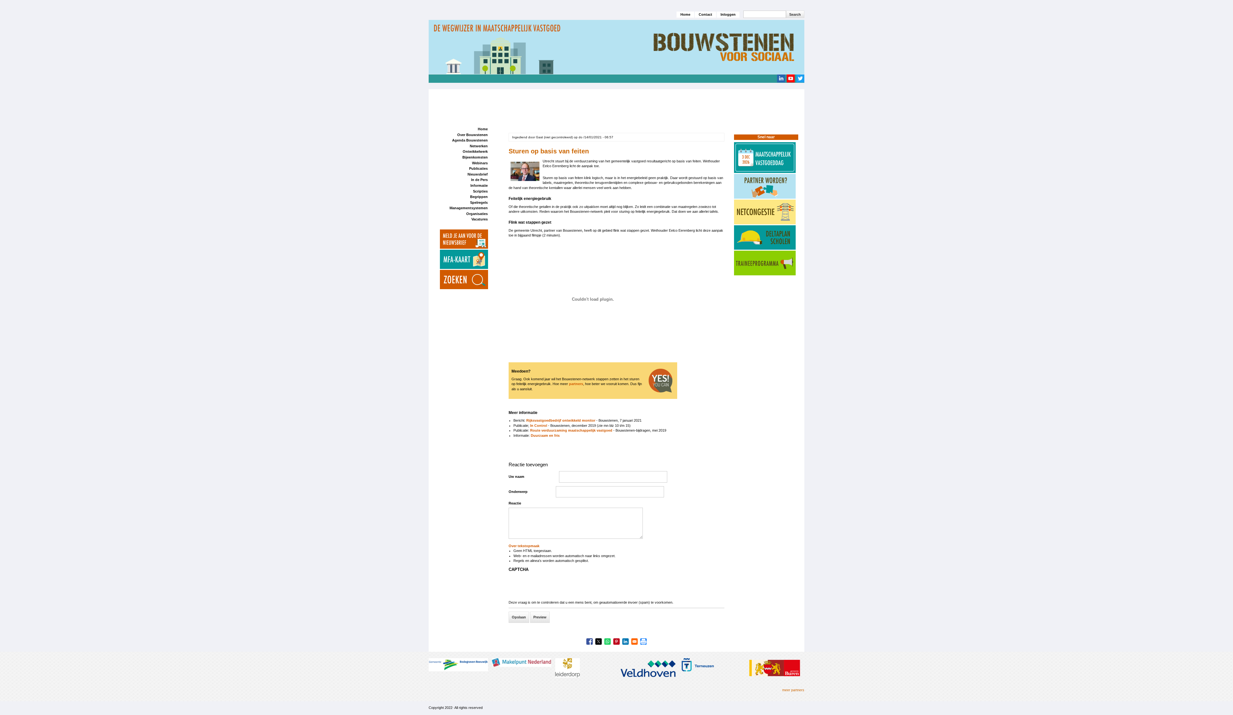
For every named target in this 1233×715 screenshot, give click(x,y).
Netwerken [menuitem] (479, 146)
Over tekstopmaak (524, 546)
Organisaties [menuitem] (477, 214)
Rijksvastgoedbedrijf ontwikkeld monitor (560, 420)
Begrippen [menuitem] (479, 197)
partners (576, 384)
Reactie (515, 503)
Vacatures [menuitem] (479, 219)
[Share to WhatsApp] (607, 641)
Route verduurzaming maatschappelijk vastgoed (571, 430)
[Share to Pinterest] (616, 641)
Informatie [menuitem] (479, 185)
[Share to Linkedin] (625, 641)
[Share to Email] (634, 641)
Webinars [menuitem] (480, 163)
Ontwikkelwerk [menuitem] (475, 151)
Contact (705, 14)
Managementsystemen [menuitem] (469, 208)
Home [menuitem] (483, 129)
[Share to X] (598, 641)
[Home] (616, 47)
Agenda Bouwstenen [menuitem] (470, 140)
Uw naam (516, 476)
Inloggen (728, 14)
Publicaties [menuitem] (478, 168)
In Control (539, 425)
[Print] (643, 641)
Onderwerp (518, 492)
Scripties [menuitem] (480, 191)
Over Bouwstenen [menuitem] (472, 135)
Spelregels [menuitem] (479, 202)
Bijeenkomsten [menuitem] (475, 157)
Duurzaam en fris (545, 435)
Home (685, 14)
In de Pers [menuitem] (479, 180)
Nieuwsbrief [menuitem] (478, 174)
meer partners (793, 690)
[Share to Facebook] (589, 641)
